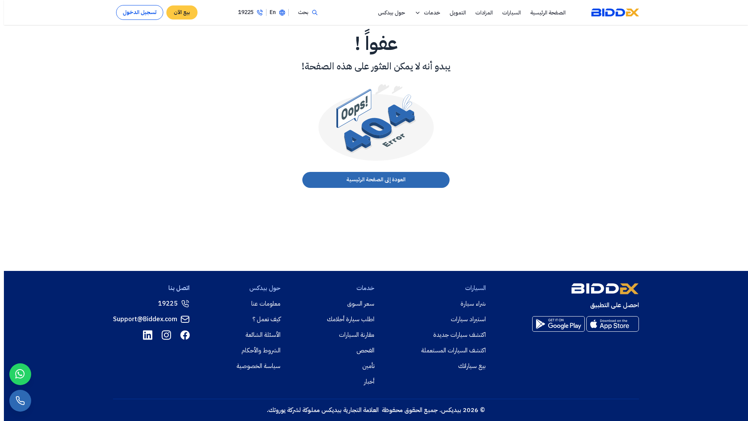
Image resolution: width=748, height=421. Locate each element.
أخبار (369, 381)
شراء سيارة (473, 303)
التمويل (458, 13)
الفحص (365, 350)
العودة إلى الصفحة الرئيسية (376, 179)
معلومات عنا (265, 303)
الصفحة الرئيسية (548, 13)
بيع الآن (182, 12)
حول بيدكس (391, 13)
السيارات (511, 13)
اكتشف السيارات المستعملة (453, 350)
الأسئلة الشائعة (262, 335)
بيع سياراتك (472, 366)
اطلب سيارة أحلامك (350, 319)
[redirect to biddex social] (185, 335)
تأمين (368, 366)
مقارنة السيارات (356, 335)
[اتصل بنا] (20, 401)
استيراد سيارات (468, 319)
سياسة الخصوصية (258, 366)
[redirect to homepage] (615, 12)
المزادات (484, 13)
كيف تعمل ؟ (266, 319)
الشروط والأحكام (261, 350)
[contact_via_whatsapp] (20, 374)
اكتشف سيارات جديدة (459, 335)
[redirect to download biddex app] (612, 324)
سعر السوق (360, 303)
